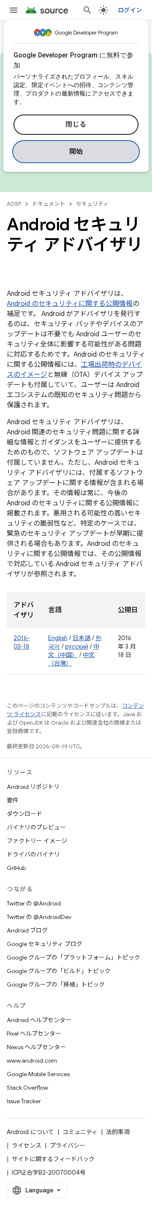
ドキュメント (48, 203)
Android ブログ (27, 930)
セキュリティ (92, 203)
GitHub (16, 868)
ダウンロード (24, 814)
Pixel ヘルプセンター (34, 1033)
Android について (30, 1132)
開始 (76, 151)
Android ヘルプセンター (39, 1020)
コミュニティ (80, 1132)
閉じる (76, 124)
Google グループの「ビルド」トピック (59, 971)
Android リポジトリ (33, 787)
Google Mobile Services (38, 1074)
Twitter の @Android (34, 903)
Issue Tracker (24, 1101)
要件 (13, 800)
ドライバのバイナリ (33, 854)
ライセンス (26, 1145)
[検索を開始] (87, 10)
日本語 (81, 638)
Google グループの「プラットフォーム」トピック (73, 957)
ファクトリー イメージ (37, 841)
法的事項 (118, 1132)
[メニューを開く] (13, 10)
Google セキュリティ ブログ (44, 944)
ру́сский (76, 646)
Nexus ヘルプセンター (36, 1047)
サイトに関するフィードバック (53, 1159)
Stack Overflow (27, 1087)
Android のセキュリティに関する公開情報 (70, 304)
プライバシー (67, 1145)
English (58, 638)
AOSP (14, 203)
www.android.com (32, 1060)
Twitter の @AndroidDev (39, 917)
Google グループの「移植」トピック (56, 984)
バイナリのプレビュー (36, 827)
